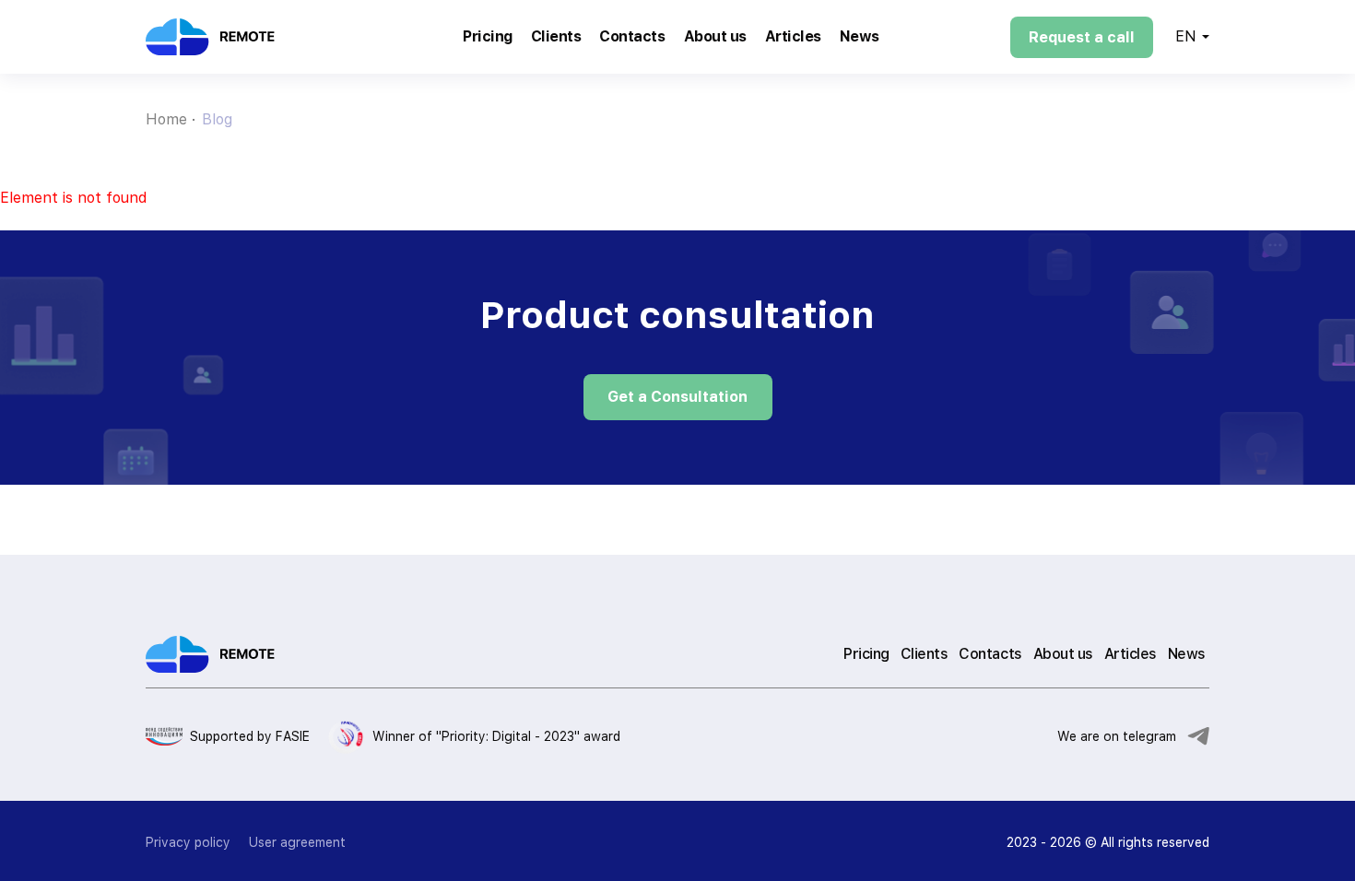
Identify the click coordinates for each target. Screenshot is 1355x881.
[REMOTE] (239, 36)
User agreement (297, 842)
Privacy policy (188, 842)
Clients (556, 36)
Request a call (1082, 37)
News (859, 36)
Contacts (632, 36)
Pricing (488, 36)
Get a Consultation (677, 396)
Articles (793, 36)
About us (715, 36)
